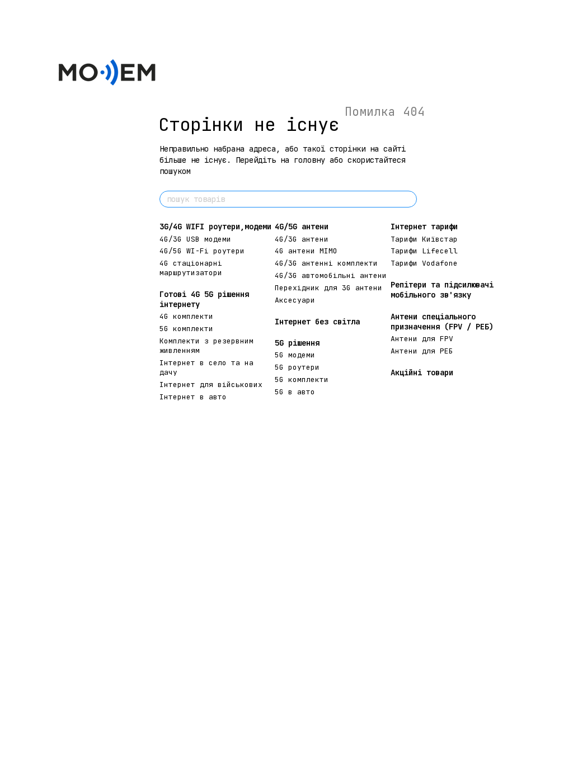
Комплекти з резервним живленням (206, 345)
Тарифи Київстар (424, 239)
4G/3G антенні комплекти (326, 263)
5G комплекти (186, 328)
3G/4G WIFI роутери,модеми (215, 226)
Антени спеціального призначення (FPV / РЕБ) (442, 322)
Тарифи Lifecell (424, 251)
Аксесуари (295, 300)
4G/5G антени (301, 226)
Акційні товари (422, 372)
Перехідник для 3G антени (328, 288)
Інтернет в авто (193, 397)
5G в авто (295, 392)
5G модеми (295, 355)
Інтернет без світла (317, 322)
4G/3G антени (301, 239)
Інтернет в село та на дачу (206, 367)
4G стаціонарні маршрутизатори (190, 267)
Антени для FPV (422, 338)
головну (309, 160)
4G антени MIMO (306, 251)
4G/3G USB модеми (195, 239)
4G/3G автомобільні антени (331, 275)
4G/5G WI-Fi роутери (202, 251)
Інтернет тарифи (424, 226)
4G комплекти (186, 316)
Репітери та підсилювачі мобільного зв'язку (442, 290)
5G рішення (297, 343)
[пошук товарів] (408, 199)
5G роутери (297, 367)
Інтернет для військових (210, 384)
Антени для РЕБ (422, 351)
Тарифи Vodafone (424, 263)
